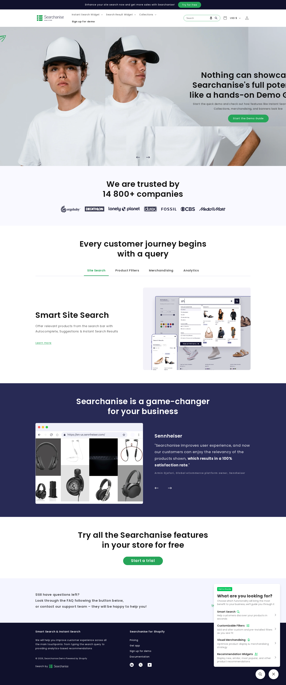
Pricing (134, 640)
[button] (87, 14)
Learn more (43, 343)
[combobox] (202, 18)
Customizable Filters (231, 626)
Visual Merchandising (231, 640)
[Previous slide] (138, 157)
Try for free (189, 4)
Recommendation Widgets (235, 654)
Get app (135, 645)
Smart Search (226, 612)
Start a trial (143, 560)
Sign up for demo (140, 651)
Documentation (140, 656)
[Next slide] (148, 157)
